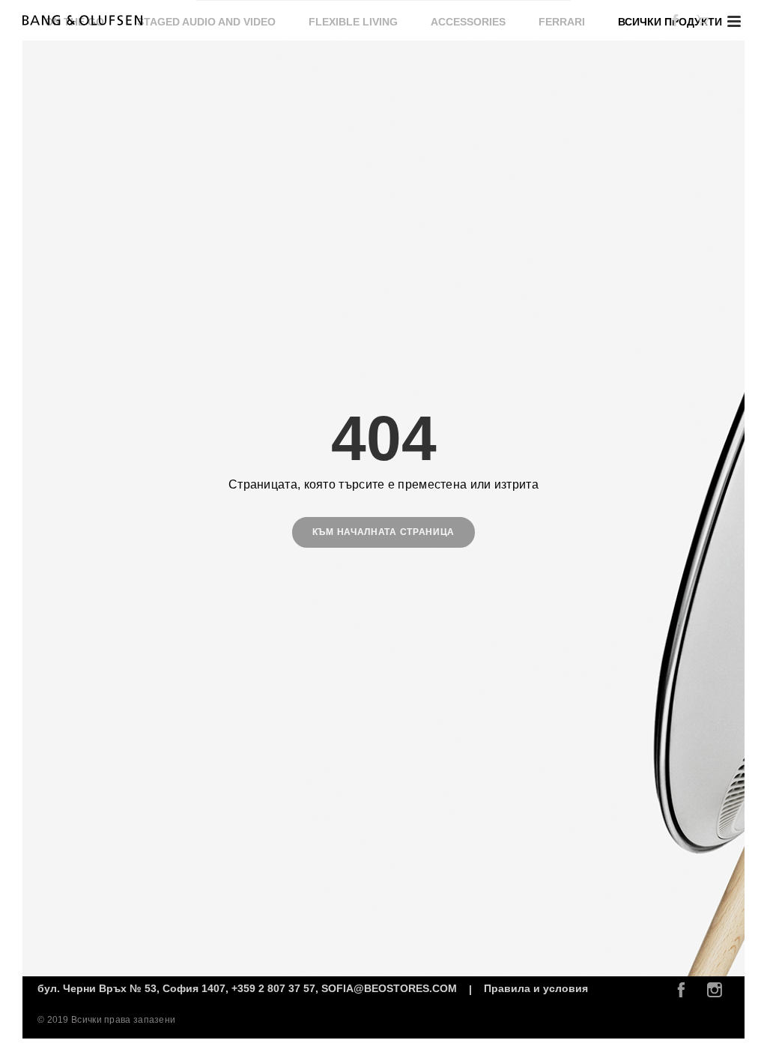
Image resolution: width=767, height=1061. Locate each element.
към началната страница (383, 532)
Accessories (468, 22)
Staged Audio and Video (206, 22)
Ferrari (562, 22)
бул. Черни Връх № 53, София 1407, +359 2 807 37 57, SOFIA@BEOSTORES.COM (248, 988)
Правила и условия (536, 988)
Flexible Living (353, 22)
